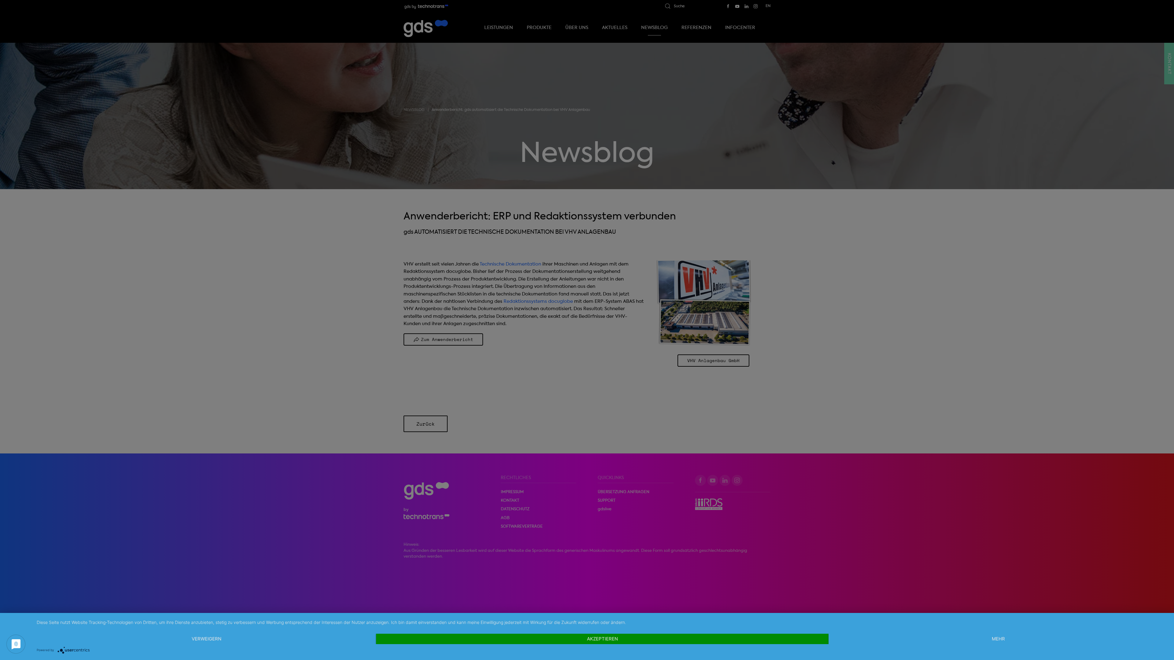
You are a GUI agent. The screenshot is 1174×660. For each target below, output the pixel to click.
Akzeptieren (602, 639)
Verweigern (206, 639)
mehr (998, 639)
